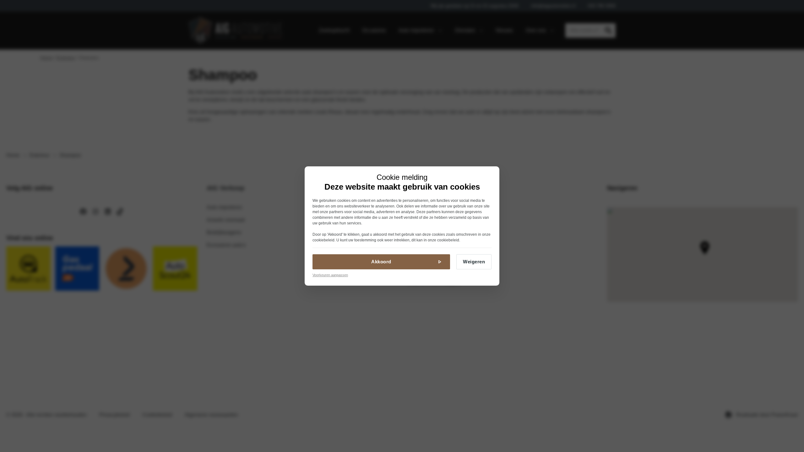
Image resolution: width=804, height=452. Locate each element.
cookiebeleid (323, 240)
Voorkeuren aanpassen (330, 275)
